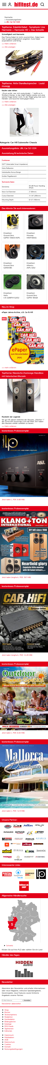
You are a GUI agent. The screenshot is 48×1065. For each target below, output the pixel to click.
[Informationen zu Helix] (29, 839)
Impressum (9, 1035)
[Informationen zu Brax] (39, 825)
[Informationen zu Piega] (18, 851)
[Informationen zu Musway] (38, 844)
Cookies (7, 1044)
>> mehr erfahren (9, 367)
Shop (6, 1010)
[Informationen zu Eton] (39, 832)
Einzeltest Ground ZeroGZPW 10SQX (32, 295)
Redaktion (8, 1017)
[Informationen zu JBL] (7, 845)
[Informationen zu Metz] (27, 844)
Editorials (8, 1031)
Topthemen (9, 1028)
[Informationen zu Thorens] (7, 857)
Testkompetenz (10, 1014)
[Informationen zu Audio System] (17, 826)
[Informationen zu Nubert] (7, 852)
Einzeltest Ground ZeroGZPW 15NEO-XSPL (12, 235)
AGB (6, 1040)
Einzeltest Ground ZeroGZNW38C (9, 265)
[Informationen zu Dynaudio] (8, 832)
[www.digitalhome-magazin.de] (7, 878)
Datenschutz (9, 1042)
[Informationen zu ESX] (29, 833)
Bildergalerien (10, 1021)
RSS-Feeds (8, 1026)
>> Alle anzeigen (8, 47)
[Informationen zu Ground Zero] (18, 839)
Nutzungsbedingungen (13, 1049)
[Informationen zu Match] (15, 844)
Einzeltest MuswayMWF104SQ (31, 235)
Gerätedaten (9, 1019)
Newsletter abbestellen (11, 1003)
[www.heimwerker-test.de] (29, 878)
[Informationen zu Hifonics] (41, 839)
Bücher (7, 1012)
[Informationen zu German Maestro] (7, 839)
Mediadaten (9, 1037)
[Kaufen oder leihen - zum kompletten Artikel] (24, 122)
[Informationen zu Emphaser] (20, 832)
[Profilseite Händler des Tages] (24, 969)
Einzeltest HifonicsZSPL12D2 (31, 265)
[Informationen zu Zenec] (40, 857)
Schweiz (9, 945)
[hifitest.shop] (24, 890)
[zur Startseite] (26, 4)
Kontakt (7, 1047)
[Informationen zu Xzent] (29, 857)
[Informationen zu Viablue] (18, 858)
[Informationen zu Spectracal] (41, 851)
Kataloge (7, 1024)
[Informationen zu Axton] (28, 825)
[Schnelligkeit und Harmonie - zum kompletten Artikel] (24, 64)
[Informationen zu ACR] (7, 826)
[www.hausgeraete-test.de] (18, 878)
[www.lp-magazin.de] (41, 878)
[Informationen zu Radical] (29, 852)
